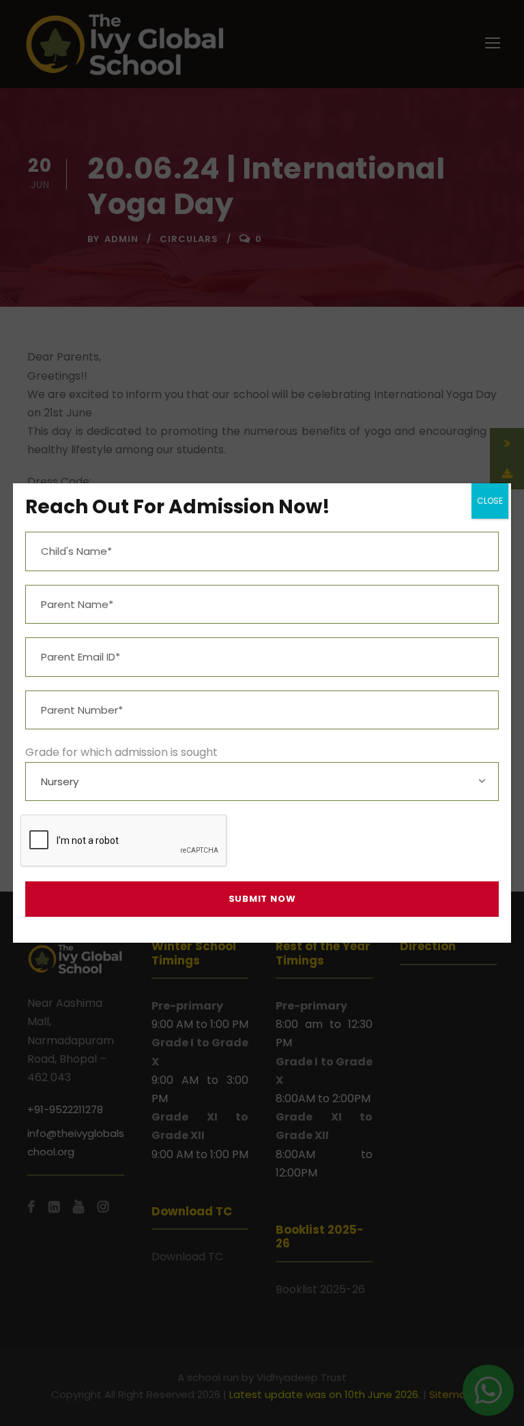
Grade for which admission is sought (121, 752)
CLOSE (490, 500)
